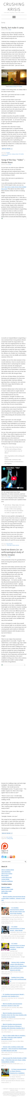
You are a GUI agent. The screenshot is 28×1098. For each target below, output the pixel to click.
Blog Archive (5, 875)
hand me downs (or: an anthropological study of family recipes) (12, 552)
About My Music (6, 871)
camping (13, 154)
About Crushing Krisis (7, 869)
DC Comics (4, 893)
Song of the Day (9, 543)
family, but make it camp (12, 27)
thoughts (8, 152)
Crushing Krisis (14, 6)
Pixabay (20, 86)
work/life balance (4, 155)
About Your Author (6, 873)
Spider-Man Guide (6, 891)
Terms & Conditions (7, 881)
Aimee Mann (9, 545)
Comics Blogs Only (6, 877)
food (7, 837)
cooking (8, 838)
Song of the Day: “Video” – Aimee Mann (13, 161)
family (16, 154)
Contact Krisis (5, 879)
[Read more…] (6, 149)
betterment (9, 154)
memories (17, 545)
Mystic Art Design (13, 86)
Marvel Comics (5, 887)
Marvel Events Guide (7, 889)
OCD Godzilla (21, 154)
